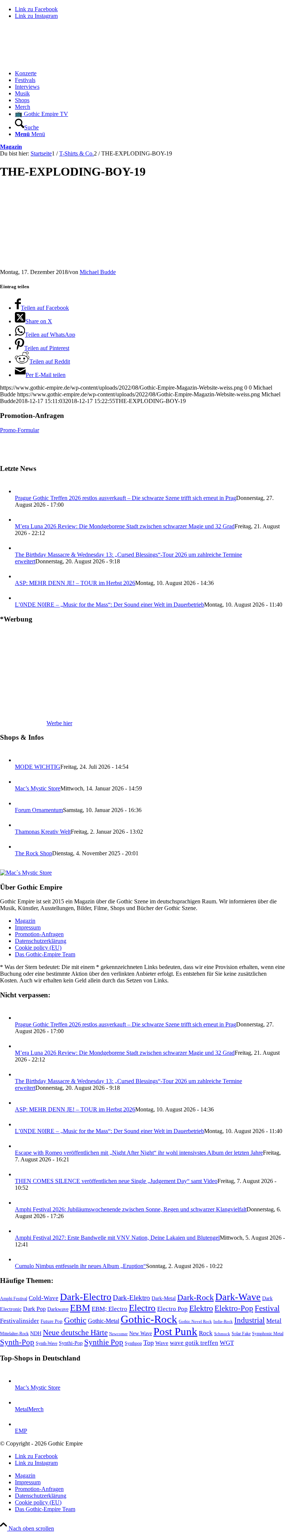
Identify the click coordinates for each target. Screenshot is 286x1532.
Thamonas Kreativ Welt (43, 831)
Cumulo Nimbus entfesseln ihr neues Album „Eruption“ (80, 1266)
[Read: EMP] (21, 1424)
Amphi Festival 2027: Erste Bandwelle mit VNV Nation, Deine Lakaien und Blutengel (117, 1237)
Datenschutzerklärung (40, 941)
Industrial (249, 1320)
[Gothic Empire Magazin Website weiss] (56, 60)
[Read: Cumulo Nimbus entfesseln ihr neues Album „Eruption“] (21, 1259)
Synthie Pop (103, 1342)
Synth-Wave (46, 1343)
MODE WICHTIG (37, 767)
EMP (21, 1431)
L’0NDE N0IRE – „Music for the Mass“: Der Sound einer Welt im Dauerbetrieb (109, 604)
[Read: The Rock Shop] (21, 846)
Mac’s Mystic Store (37, 788)
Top (148, 1342)
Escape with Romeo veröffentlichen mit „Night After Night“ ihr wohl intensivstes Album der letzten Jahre (139, 1152)
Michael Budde (98, 272)
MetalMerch (29, 1409)
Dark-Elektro (131, 1298)
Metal (274, 1320)
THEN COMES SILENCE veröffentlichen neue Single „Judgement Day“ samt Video (116, 1181)
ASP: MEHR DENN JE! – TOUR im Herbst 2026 (75, 583)
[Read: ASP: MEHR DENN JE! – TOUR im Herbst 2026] (21, 576)
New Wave (140, 1333)
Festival (267, 1308)
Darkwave (58, 1309)
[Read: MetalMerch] (21, 1402)
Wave (161, 1343)
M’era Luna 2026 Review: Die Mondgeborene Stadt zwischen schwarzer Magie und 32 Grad (125, 526)
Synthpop (133, 1343)
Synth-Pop (17, 1342)
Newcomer (118, 1333)
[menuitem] (150, 73)
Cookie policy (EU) (38, 947)
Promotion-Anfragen (39, 934)
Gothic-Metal (103, 1321)
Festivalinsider (19, 1320)
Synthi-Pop (71, 1343)
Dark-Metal (164, 1298)
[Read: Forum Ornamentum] (21, 803)
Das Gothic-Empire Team (45, 954)
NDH (35, 1333)
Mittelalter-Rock (14, 1333)
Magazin (11, 147)
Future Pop (52, 1321)
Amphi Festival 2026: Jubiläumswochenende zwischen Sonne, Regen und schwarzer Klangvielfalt (131, 1209)
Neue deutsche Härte (75, 1332)
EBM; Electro (109, 1308)
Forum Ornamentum (39, 810)
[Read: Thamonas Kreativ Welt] (21, 825)
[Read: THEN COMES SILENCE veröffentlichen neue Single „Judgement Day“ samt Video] (21, 1174)
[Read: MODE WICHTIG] (21, 760)
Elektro (201, 1308)
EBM (80, 1308)
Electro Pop (172, 1308)
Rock (206, 1333)
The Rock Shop (33, 853)
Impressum (28, 927)
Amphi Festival (13, 1298)
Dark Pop (34, 1308)
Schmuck (222, 1334)
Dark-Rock (195, 1297)
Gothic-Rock (149, 1319)
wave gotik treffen (194, 1342)
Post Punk (175, 1331)
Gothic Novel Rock (195, 1321)
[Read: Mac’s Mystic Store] (21, 781)
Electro (142, 1308)
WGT (227, 1342)
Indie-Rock (223, 1321)
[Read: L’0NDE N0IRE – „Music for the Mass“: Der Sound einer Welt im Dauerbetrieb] (21, 598)
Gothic (75, 1320)
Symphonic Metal (267, 1333)
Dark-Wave (238, 1297)
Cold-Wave (43, 1298)
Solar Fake (241, 1333)
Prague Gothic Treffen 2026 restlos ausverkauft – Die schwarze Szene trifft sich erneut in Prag (125, 498)
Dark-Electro (85, 1297)
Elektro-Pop (233, 1308)
